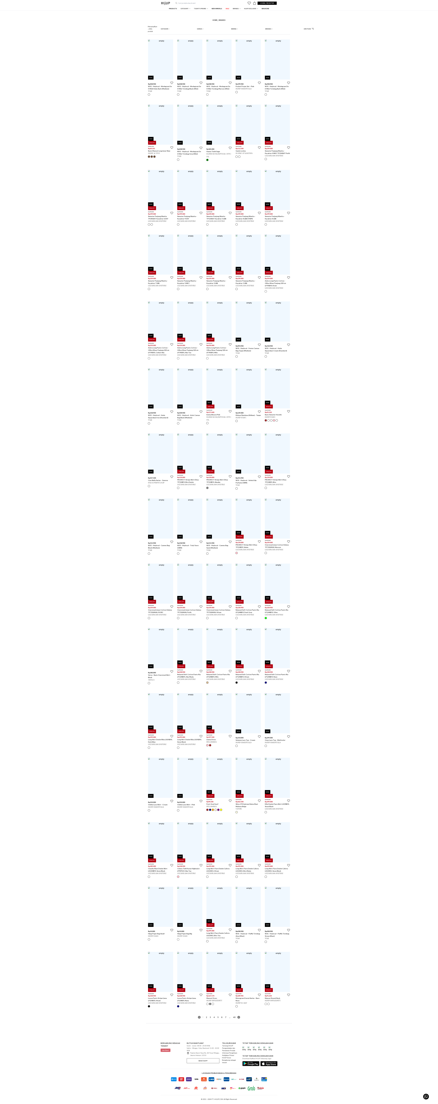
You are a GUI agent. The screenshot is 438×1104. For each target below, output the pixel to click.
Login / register (267, 3)
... (229, 1017)
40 (234, 1017)
